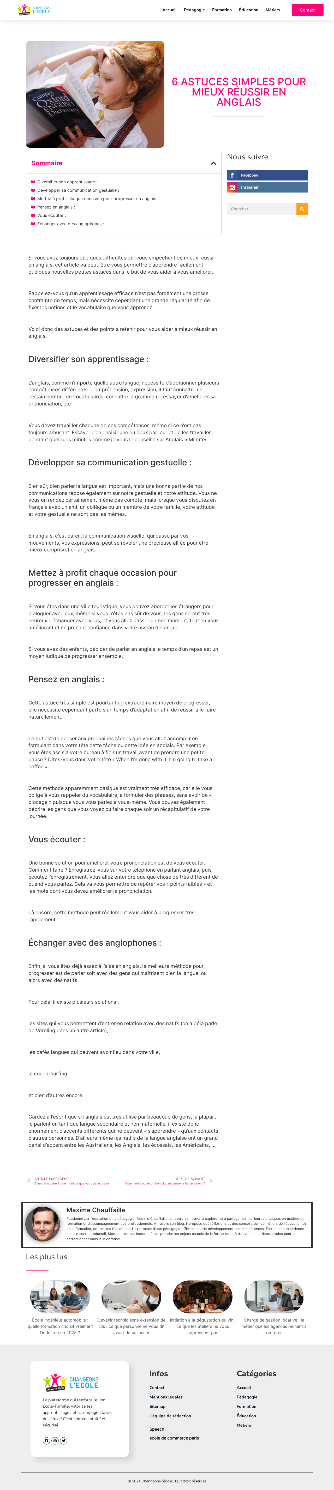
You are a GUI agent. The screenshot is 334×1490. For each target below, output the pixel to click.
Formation (222, 10)
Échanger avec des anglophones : (70, 223)
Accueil (169, 10)
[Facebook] (46, 1440)
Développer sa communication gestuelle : (78, 190)
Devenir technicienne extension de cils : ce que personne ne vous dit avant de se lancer (131, 1326)
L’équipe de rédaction (170, 1416)
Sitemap (158, 1406)
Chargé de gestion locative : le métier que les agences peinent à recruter (274, 1326)
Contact (157, 1388)
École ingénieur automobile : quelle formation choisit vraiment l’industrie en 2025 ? (60, 1326)
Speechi (157, 1429)
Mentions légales (166, 1397)
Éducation (248, 10)
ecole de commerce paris (174, 1438)
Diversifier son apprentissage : (67, 181)
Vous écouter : (51, 215)
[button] (213, 163)
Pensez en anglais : (56, 207)
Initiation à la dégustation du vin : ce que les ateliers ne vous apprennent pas (203, 1326)
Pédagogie (194, 10)
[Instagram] (55, 1440)
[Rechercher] (302, 209)
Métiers (273, 10)
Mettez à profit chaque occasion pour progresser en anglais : (97, 198)
